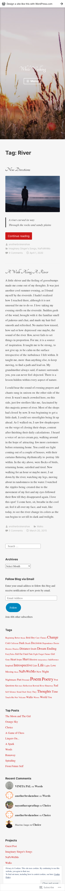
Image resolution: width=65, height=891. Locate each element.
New (38, 671)
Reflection (27, 685)
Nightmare (10, 679)
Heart (13, 659)
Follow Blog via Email (19, 579)
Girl (53, 654)
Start (24, 691)
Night (45, 671)
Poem (35, 678)
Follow (13, 607)
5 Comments (16, 530)
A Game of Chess (14, 733)
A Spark (9, 744)
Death (27, 643)
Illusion (33, 659)
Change (52, 637)
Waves (36, 697)
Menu (34, 81)
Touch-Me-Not (11, 697)
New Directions (17, 169)
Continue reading (17, 237)
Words (8, 749)
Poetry (47, 679)
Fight (35, 654)
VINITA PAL (23, 786)
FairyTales (9, 654)
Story (29, 691)
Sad (56, 685)
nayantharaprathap (27, 805)
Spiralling (10, 760)
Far (21, 654)
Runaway (49, 685)
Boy (33, 637)
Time (55, 691)
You (50, 697)
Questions (9, 685)
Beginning (9, 637)
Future (47, 654)
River (42, 685)
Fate (31, 654)
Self (7, 691)
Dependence (47, 643)
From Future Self (14, 766)
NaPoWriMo (44, 248)
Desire (56, 643)
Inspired (9, 665)
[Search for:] (23, 545)
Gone (7, 659)
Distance (25, 648)
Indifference (53, 659)
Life (41, 665)
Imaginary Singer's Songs (22, 248)
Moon (16, 672)
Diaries (15, 648)
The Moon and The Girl (18, 716)
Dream (41, 648)
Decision (36, 643)
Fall (17, 654)
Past (19, 679)
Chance (43, 637)
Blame (23, 638)
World (43, 697)
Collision (14, 643)
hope (19, 659)
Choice (9, 727)
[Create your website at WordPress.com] (32, 4)
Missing (9, 671)
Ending (51, 648)
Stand (19, 691)
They (34, 691)
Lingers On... (12, 738)
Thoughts (44, 691)
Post (56, 679)
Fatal (25, 654)
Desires (8, 648)
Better (17, 637)
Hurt (26, 659)
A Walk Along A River (26, 272)
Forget (41, 654)
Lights (47, 665)
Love (53, 665)
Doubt (33, 648)
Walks (40, 526)
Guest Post (11, 846)
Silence (13, 691)
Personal (26, 679)
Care (38, 637)
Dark (21, 643)
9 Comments (16, 252)
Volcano (22, 697)
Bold (28, 637)
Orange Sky (11, 721)
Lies (35, 665)
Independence (43, 660)
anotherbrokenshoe (19, 244)
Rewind (36, 685)
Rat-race (18, 685)
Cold (7, 643)
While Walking (32, 69)
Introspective (23, 665)
